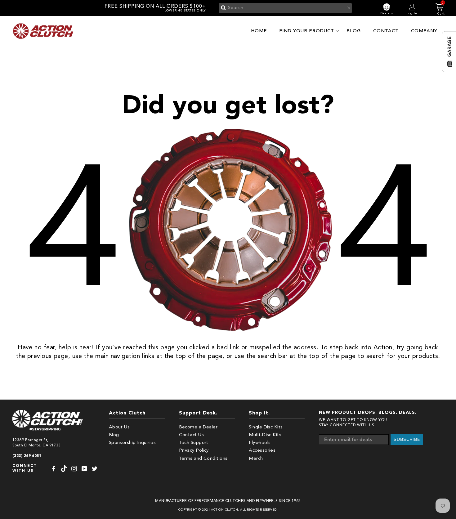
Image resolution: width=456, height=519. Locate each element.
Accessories (262, 450)
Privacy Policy (194, 450)
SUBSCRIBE (407, 439)
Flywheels (259, 443)
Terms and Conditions (203, 458)
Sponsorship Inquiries (132, 443)
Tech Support (193, 443)
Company (424, 30)
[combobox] (285, 8)
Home (259, 30)
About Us (119, 427)
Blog (353, 30)
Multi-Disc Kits (265, 435)
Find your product (306, 30)
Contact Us (191, 435)
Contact (386, 30)
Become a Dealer (198, 427)
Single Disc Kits (266, 427)
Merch (256, 458)
